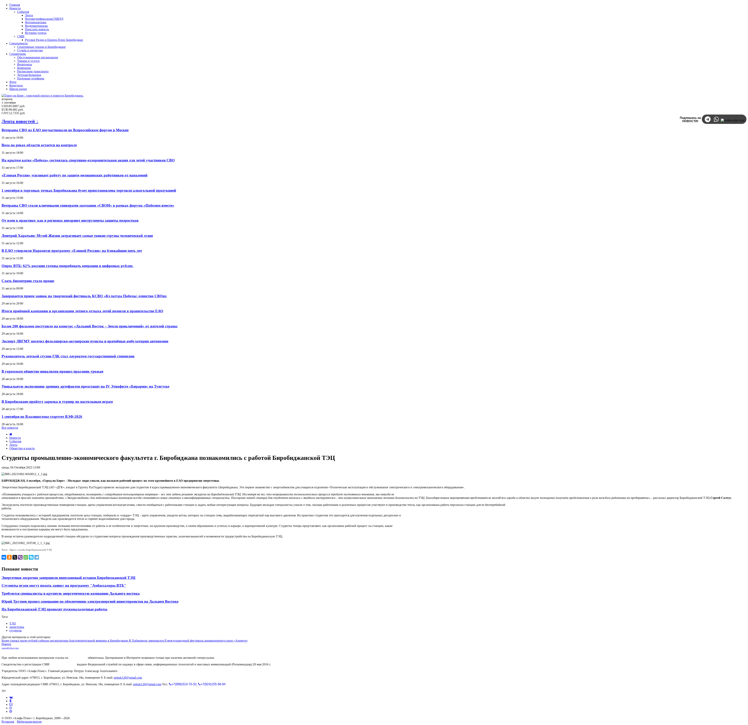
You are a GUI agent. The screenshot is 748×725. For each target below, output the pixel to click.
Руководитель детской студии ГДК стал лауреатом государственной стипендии (68, 356)
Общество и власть (22, 448)
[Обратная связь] (10, 704)
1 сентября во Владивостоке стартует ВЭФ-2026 (42, 417)
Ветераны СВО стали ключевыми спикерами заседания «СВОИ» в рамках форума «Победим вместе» (88, 205)
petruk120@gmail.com (128, 677)
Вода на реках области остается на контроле (39, 145)
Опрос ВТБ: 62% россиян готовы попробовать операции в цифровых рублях (68, 266)
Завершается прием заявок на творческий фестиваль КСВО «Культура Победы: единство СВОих (84, 296)
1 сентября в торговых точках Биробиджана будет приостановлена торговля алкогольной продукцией (89, 190)
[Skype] (31, 557)
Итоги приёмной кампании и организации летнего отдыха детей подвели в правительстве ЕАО (82, 311)
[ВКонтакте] (4, 557)
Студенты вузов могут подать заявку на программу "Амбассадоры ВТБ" (64, 585)
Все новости (10, 427)
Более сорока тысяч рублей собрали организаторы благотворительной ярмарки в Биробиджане (65, 640)
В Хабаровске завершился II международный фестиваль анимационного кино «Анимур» (188, 640)
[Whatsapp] (10, 708)
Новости (15, 437)
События (15, 441)
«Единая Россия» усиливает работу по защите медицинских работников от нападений (74, 175)
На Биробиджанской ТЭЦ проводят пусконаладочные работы (54, 609)
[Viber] (20, 557)
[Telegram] (36, 557)
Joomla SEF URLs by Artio (10, 648)
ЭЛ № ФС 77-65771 (63, 664)
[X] (14, 557)
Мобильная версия (29, 721)
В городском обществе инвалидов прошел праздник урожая (52, 371)
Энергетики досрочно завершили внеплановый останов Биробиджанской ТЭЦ (68, 578)
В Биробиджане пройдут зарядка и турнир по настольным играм (57, 402)
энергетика (16, 627)
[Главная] (10, 434)
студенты (15, 630)
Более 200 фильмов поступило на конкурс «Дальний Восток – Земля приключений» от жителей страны (89, 326)
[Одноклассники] (9, 557)
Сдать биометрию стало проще (28, 281)
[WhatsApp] (25, 557)
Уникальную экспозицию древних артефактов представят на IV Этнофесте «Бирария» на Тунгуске (85, 386)
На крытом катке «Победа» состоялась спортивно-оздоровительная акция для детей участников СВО (88, 160)
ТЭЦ (12, 623)
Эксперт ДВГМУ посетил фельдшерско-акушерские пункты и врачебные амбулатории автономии (85, 341)
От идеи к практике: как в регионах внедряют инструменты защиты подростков (70, 220)
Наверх (6, 644)
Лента (13, 444)
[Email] (10, 711)
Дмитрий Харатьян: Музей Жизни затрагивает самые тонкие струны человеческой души (77, 236)
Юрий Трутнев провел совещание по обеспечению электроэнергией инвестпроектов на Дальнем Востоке (90, 601)
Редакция (8, 721)
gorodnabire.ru (78, 657)
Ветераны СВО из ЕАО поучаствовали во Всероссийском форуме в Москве (65, 130)
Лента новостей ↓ (20, 121)
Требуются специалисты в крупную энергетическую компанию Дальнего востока (71, 593)
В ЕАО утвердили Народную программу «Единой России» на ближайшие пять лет (72, 251)
